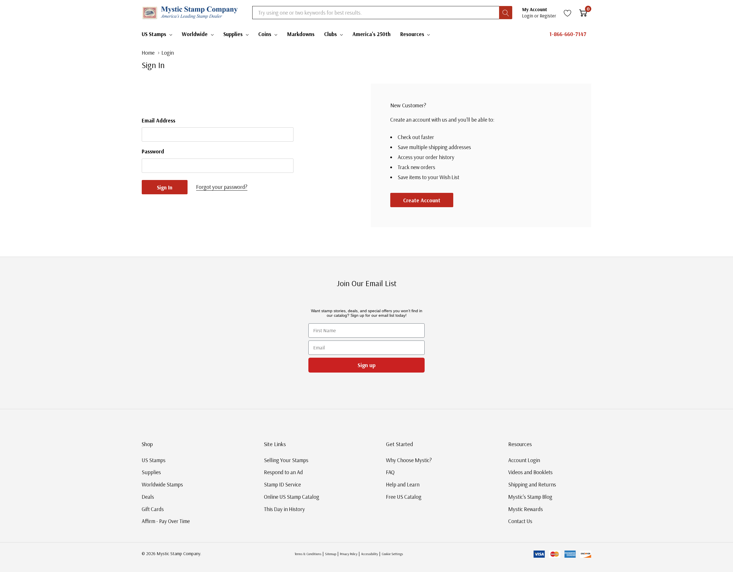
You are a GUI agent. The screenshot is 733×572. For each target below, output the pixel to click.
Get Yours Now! (422, 329)
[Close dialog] (471, 222)
